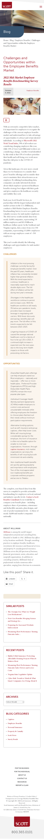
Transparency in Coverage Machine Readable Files (22, 799)
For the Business (22, 768)
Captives (11, 719)
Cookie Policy (31, 796)
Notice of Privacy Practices (16, 796)
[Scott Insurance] (7, 5)
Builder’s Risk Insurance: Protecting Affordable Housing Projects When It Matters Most (22, 658)
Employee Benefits (33, 90)
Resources (22, 782)
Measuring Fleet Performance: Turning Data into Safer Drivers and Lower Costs (23, 667)
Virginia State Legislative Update (20, 674)
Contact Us (22, 778)
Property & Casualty (15, 731)
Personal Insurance (15, 727)
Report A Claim (22, 785)
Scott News (12, 735)
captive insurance (17, 449)
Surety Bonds (13, 739)
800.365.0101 (22, 832)
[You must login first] (6, 120)
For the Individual (22, 772)
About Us (22, 775)
